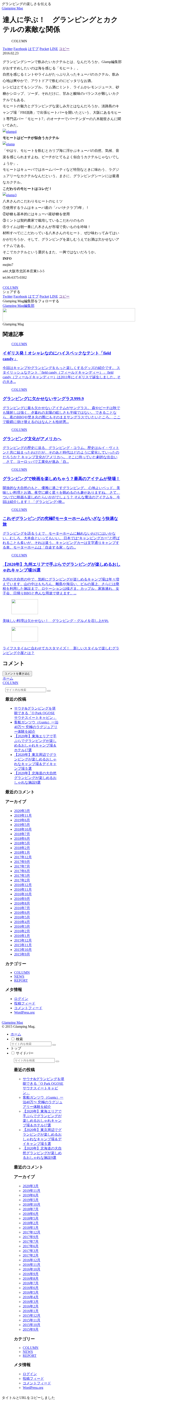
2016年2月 (22, 931)
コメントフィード (28, 1008)
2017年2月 (22, 880)
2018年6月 (22, 838)
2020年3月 (22, 811)
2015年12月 (23, 940)
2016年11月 (23, 889)
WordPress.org (24, 1012)
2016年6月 (22, 912)
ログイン (21, 999)
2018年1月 (22, 852)
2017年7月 (22, 866)
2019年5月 (22, 825)
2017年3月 (22, 875)
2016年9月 (22, 899)
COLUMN (10, 287)
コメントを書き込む (17, 673)
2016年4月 (22, 922)
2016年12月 (23, 885)
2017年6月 (22, 871)
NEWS (19, 976)
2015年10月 (23, 949)
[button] (49, 691)
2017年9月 (22, 862)
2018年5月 (22, 843)
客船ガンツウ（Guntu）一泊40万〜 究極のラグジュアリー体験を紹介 (36, 726)
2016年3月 (22, 926)
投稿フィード (24, 1003)
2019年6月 (22, 820)
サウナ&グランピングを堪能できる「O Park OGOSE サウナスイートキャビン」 (35, 713)
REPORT (21, 980)
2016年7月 (22, 908)
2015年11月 (23, 945)
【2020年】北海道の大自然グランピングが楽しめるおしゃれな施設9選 (35, 777)
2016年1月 (22, 936)
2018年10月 (23, 829)
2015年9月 (22, 954)
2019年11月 (23, 815)
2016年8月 (22, 903)
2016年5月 (22, 917)
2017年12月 (23, 857)
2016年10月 (23, 894)
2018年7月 (22, 834)
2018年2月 (22, 848)
